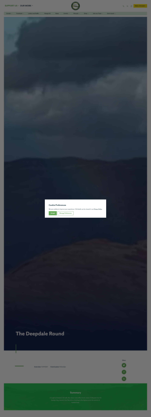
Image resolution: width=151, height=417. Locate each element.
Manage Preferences (65, 213)
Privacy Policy (98, 209)
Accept (53, 213)
